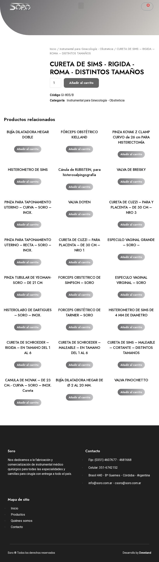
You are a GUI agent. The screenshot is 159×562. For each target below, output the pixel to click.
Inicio (53, 49)
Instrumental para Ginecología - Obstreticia (86, 49)
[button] (81, 6)
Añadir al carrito (81, 83)
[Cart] (147, 6)
